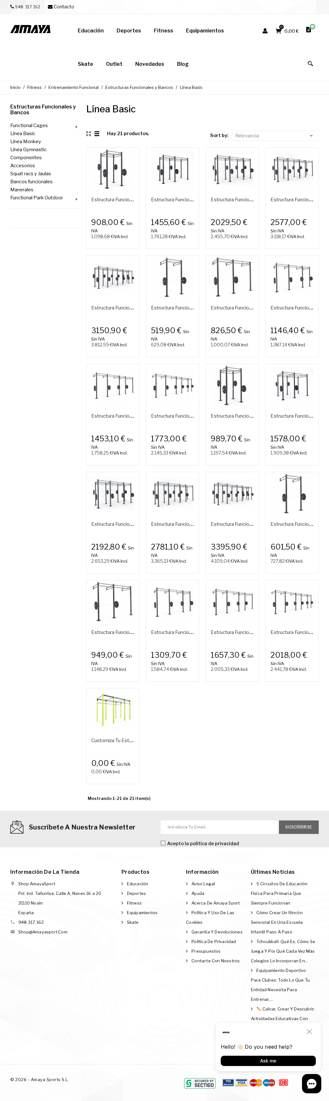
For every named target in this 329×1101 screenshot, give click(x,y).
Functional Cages (29, 125)
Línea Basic (22, 133)
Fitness (134, 903)
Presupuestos (205, 951)
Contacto (63, 7)
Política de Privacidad (213, 941)
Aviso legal (203, 883)
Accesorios (22, 166)
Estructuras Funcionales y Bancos (43, 110)
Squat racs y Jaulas (30, 174)
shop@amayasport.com (42, 931)
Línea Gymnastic (28, 149)
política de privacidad (214, 843)
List (97, 134)
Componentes (26, 157)
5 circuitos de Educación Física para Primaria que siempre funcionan (279, 893)
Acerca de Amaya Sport (215, 903)
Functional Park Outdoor (36, 198)
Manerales (21, 190)
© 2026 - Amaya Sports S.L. (39, 1079)
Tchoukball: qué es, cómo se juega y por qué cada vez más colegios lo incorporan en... (283, 951)
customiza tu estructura (118, 740)
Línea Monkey (25, 141)
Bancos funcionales (31, 182)
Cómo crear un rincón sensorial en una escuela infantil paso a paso (277, 922)
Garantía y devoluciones (217, 931)
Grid (89, 134)
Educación (137, 883)
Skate (133, 922)
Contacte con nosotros (215, 960)
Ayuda (197, 893)
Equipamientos (142, 912)
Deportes (136, 893)
